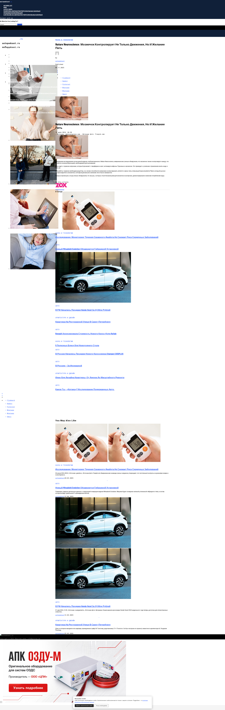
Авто (9, 55)
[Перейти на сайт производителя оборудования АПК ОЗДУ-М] (64, 702)
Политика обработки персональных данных (22, 11)
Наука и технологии (15, 64)
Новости (10, 73)
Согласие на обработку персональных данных (23, 15)
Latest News (8, 9)
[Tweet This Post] (114, 73)
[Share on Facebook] (114, 71)
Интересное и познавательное (19, 46)
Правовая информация (13, 13)
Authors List (8, 5)
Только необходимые (101, 705)
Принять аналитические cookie (84, 705)
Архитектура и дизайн (16, 82)
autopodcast (60, 61)
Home (5, 7)
